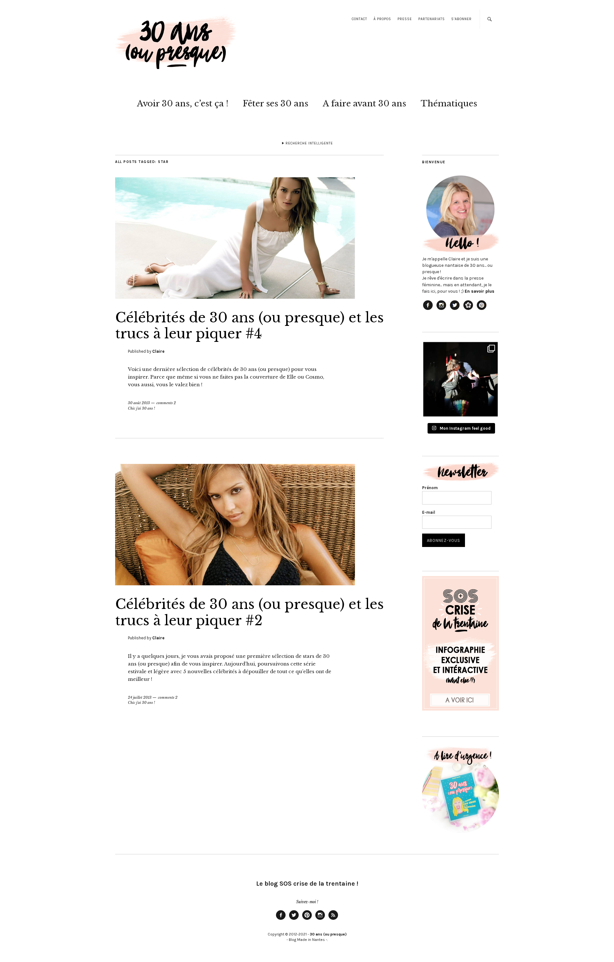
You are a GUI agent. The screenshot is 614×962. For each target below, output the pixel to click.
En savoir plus (479, 291)
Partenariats (431, 19)
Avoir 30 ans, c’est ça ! (182, 103)
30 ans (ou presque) (328, 934)
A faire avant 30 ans (364, 103)
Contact (359, 19)
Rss (333, 919)
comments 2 (166, 403)
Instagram (320, 919)
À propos (382, 19)
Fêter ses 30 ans (275, 103)
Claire (158, 351)
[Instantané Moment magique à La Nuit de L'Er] (460, 379)
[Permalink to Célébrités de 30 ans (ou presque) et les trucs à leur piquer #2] (235, 583)
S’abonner (461, 19)
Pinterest (307, 919)
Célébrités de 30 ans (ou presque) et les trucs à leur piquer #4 (249, 325)
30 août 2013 (139, 403)
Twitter (294, 919)
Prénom (430, 487)
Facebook (281, 919)
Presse (405, 19)
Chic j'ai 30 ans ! (141, 408)
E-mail (428, 512)
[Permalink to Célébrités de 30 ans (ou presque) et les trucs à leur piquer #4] (235, 297)
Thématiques (449, 103)
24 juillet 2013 (140, 697)
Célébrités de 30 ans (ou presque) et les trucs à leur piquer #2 (249, 612)
